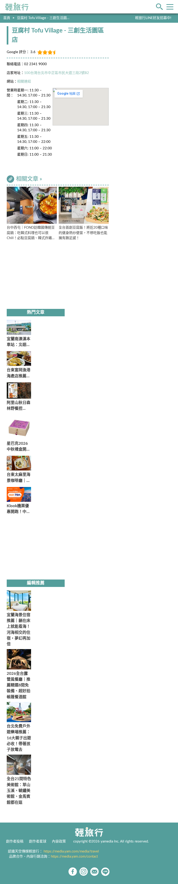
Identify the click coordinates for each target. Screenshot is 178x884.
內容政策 (59, 841)
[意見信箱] (94, 871)
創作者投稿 (14, 841)
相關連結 (24, 81)
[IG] (83, 871)
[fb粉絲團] (72, 871)
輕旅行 (17, 6)
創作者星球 (37, 841)
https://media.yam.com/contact (74, 856)
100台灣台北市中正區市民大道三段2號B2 (56, 73)
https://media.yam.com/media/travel (71, 851)
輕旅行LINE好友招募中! (153, 18)
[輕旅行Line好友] (105, 871)
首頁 (6, 18)
